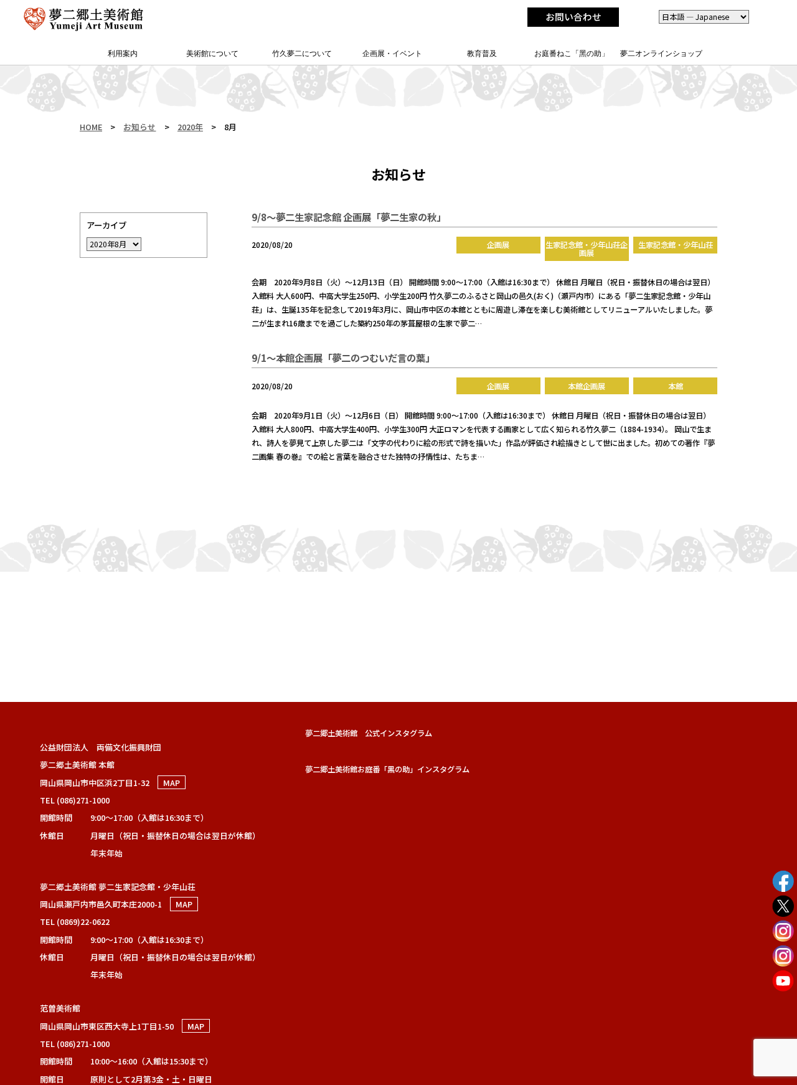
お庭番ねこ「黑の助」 (571, 53)
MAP (171, 783)
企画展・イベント (392, 53)
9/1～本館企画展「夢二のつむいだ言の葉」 (343, 357)
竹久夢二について (302, 53)
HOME (91, 127)
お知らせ (139, 127)
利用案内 (123, 53)
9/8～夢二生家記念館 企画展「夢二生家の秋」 (349, 217)
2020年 (190, 127)
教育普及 (482, 53)
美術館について (212, 53)
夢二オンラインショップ (661, 53)
